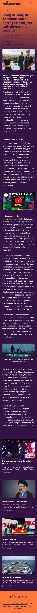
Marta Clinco (8, 42)
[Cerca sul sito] (30, 3)
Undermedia (22, 604)
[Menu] (34, 3)
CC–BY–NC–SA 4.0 (10, 604)
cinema (5, 11)
